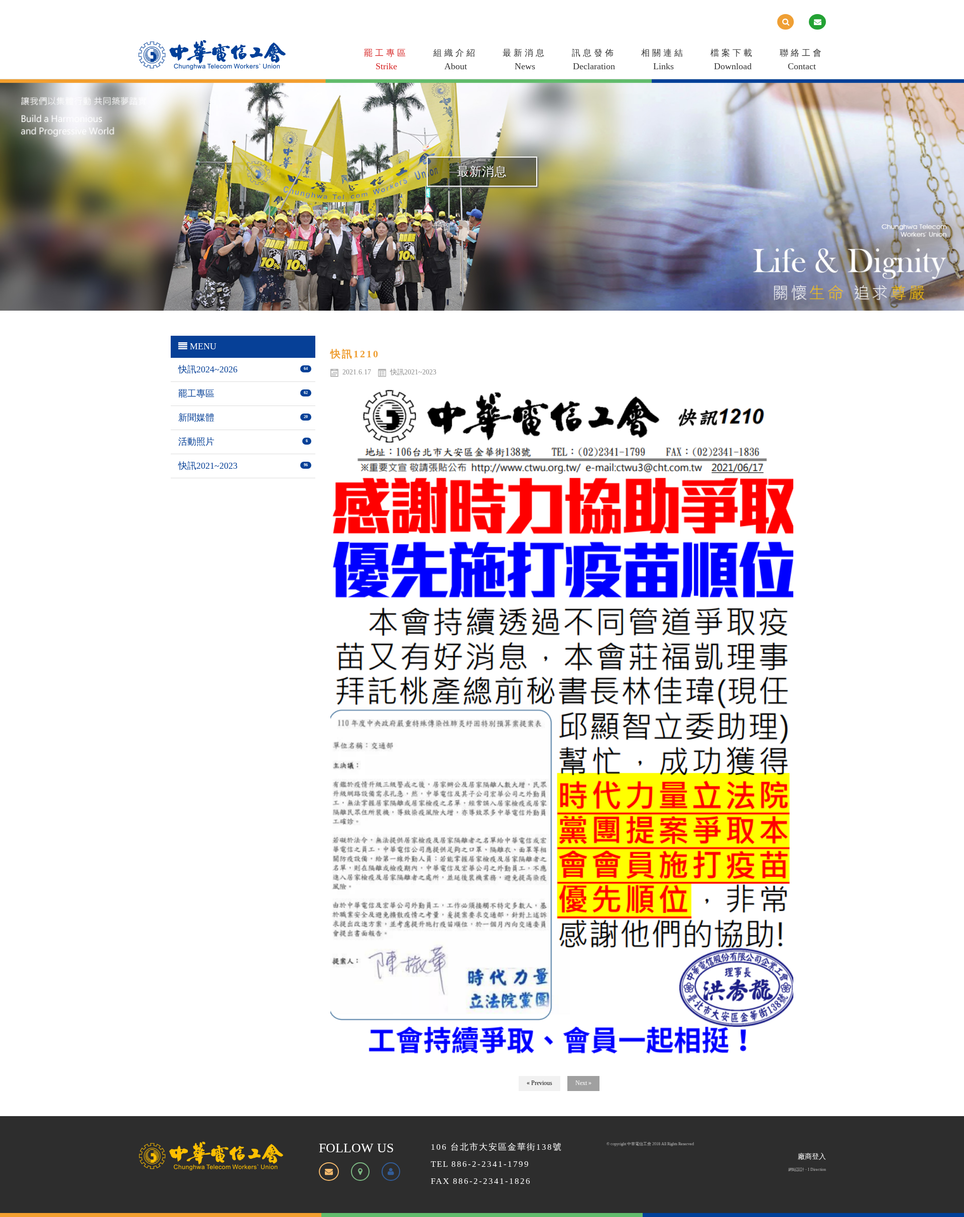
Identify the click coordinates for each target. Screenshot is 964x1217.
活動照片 (196, 442)
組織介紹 (455, 59)
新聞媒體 (196, 418)
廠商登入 (812, 1156)
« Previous (539, 1083)
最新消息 (525, 59)
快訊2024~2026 (207, 369)
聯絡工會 (802, 59)
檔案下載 (732, 59)
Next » (583, 1083)
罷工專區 (386, 59)
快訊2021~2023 (207, 466)
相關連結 (663, 59)
